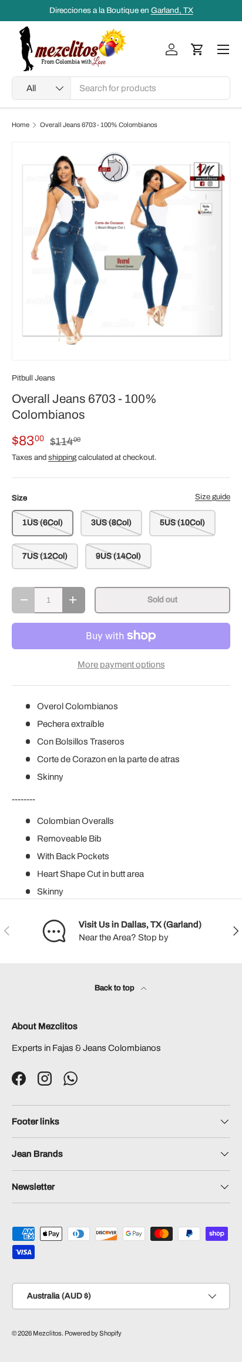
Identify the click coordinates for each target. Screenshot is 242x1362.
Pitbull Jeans (33, 377)
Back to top (115, 987)
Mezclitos (47, 1333)
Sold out (162, 599)
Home (20, 125)
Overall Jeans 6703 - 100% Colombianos (98, 125)
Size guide (212, 496)
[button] (197, 49)
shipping (62, 457)
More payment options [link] (121, 664)
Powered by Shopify (93, 1333)
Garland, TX (172, 10)
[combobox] (121, 88)
